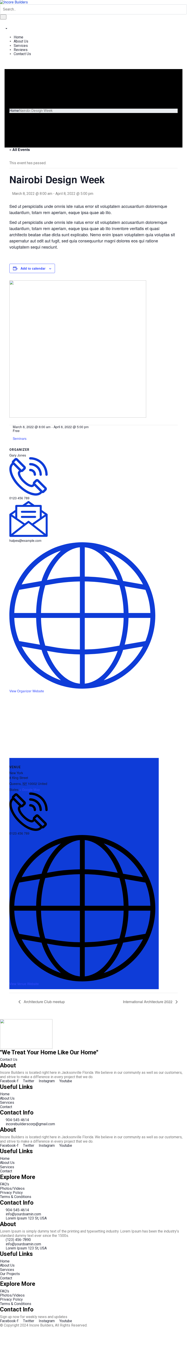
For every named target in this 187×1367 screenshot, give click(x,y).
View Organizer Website (26, 691)
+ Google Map (29, 789)
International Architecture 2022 (148, 1001)
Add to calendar (33, 268)
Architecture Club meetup (44, 1001)
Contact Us (8, 1059)
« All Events (19, 149)
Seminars (19, 438)
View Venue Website (24, 983)
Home (14, 110)
